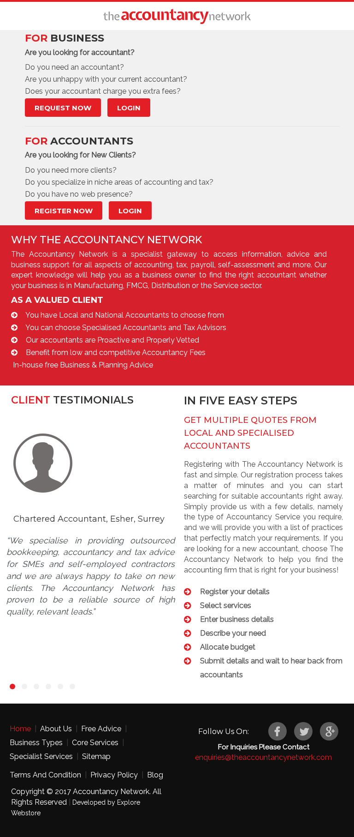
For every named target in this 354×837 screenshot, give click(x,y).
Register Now (64, 210)
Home (20, 728)
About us (56, 728)
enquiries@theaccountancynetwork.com (263, 757)
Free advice (101, 728)
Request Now (63, 107)
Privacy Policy (114, 775)
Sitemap (96, 756)
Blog (155, 775)
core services (95, 742)
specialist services (41, 756)
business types (36, 742)
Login (129, 107)
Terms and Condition (45, 775)
